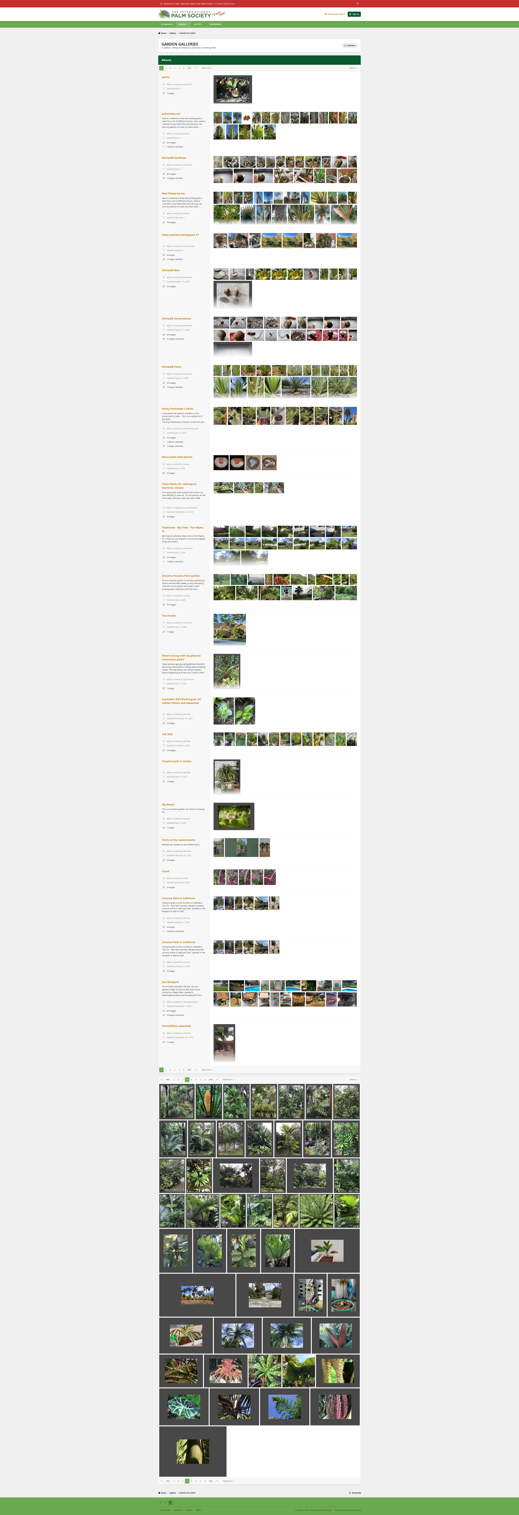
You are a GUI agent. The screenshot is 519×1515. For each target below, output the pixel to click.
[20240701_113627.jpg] (269, 543)
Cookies (189, 1510)
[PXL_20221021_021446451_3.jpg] (229, 903)
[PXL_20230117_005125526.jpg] (219, 903)
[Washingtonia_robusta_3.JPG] (239, 387)
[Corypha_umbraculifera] (326, 162)
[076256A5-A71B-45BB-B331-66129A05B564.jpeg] (298, 999)
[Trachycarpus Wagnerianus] (335, 416)
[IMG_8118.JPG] (353, 579)
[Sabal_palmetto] (238, 323)
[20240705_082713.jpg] (285, 531)
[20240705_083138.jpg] (237, 531)
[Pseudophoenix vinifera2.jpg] (266, 118)
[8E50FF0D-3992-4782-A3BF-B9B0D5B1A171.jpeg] (277, 985)
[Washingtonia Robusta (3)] (278, 198)
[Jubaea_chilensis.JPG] (263, 176)
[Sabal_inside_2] (221, 274)
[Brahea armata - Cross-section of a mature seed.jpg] (237, 462)
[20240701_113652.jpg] (349, 531)
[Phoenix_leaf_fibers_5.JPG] (334, 370)
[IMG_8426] (311, 274)
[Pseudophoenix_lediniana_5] (303, 176)
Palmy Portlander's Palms (178, 408)
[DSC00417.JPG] (286, 593)
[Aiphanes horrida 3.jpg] (270, 132)
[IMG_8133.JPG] (337, 579)
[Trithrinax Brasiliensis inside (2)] (332, 198)
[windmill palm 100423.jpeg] (296, 739)
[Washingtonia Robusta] (258, 198)
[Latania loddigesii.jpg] (227, 118)
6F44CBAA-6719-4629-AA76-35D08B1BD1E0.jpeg (238, 1347)
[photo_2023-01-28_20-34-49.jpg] (270, 877)
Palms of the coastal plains (178, 840)
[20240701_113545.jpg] (227, 560)
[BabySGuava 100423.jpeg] (352, 739)
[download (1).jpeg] (242, 847)
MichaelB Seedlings (174, 157)
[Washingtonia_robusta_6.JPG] (344, 370)
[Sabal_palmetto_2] (221, 323)
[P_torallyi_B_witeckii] (233, 295)
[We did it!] (315, 999)
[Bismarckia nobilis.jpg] (295, 118)
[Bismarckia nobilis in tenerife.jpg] (237, 118)
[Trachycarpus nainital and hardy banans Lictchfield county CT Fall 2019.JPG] (293, 240)
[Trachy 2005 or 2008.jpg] (309, 240)
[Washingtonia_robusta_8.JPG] (236, 370)
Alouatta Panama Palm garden (181, 575)
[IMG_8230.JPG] (239, 579)
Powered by (348, 1510)
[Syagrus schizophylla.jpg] (218, 198)
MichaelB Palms (172, 366)
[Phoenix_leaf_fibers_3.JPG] (316, 370)
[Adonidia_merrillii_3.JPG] (290, 162)
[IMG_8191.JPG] (256, 579)
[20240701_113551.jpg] (349, 543)
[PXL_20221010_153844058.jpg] (238, 903)
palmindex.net (171, 113)
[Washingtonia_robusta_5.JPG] (353, 370)
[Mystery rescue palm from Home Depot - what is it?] (220, 416)
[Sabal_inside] (237, 274)
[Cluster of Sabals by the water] (223, 487)
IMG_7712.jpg (244, 1310)
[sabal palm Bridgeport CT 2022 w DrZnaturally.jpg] (326, 240)
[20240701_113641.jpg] (237, 543)
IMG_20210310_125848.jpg (173, 1310)
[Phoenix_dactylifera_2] (271, 335)
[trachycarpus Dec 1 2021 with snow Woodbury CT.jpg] (255, 240)
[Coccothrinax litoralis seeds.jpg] (246, 118)
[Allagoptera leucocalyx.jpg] (343, 118)
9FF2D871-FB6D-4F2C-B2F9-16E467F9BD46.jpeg (283, 1419)
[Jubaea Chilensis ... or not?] (278, 416)
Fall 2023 (167, 734)
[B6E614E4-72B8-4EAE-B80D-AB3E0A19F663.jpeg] (221, 999)
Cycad (165, 871)
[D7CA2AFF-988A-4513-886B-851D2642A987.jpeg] (324, 985)
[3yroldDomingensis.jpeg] (259, 487)
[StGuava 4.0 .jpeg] (230, 739)
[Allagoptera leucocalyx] (228, 198)
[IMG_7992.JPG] (323, 593)
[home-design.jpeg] (234, 816)
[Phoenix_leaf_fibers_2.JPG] (307, 370)
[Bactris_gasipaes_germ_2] (330, 335)
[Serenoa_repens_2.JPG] (319, 176)
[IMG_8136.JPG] (299, 579)
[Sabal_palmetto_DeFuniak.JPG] (280, 162)
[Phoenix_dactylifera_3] (255, 335)
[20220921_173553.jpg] (230, 630)
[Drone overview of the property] (274, 487)
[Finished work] (275, 999)
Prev (168, 1080)
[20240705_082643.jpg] (333, 531)
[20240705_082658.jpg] (301, 531)
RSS (199, 1510)
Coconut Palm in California (178, 898)
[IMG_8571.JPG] (352, 274)
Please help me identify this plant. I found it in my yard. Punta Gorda (342, 1310)
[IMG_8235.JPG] (222, 579)
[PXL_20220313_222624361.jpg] (248, 903)
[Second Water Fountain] (337, 985)
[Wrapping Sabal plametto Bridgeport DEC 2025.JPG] (238, 240)
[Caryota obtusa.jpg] (256, 118)
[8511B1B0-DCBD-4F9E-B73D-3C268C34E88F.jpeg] (252, 985)
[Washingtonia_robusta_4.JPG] (222, 387)
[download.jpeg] (265, 847)
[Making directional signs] (285, 999)
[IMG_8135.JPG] (311, 579)
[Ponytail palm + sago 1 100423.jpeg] (285, 739)
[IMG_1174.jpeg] (248, 162)
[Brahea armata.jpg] (304, 118)
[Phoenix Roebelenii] (322, 214)
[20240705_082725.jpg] (269, 531)
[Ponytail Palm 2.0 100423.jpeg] (274, 739)
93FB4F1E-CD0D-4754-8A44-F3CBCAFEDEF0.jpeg (233, 1419)
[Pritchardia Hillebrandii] (263, 214)
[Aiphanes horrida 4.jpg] (257, 132)
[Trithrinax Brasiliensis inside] (319, 198)
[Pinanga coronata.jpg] (333, 118)
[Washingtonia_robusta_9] (227, 370)
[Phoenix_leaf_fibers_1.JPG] (294, 370)
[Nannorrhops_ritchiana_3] (298, 335)
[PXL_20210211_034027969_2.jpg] (274, 903)
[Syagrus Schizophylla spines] (352, 198)
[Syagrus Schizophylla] (342, 198)
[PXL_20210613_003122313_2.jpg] (261, 903)
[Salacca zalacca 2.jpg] (323, 118)
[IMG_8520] (279, 274)
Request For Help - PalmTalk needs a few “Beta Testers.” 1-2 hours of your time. (199, 3)
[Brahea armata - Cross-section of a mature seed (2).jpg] (221, 462)
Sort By (353, 1080)
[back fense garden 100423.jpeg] (241, 739)
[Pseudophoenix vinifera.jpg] (275, 118)
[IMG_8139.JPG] (269, 579)
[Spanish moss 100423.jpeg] (318, 739)
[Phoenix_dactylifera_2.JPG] (342, 387)
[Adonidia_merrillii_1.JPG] (313, 162)
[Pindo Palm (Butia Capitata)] (292, 416)
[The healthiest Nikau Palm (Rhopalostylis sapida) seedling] (321, 416)
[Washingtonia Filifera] (305, 198)
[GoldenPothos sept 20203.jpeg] (307, 739)
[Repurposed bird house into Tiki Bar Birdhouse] (250, 999)
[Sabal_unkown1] (250, 274)
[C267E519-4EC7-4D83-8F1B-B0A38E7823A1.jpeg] (265, 985)
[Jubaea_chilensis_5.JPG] (339, 162)
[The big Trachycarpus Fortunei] (350, 416)
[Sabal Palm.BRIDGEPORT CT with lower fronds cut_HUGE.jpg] (220, 240)
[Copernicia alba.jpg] (218, 118)
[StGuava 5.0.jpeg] (219, 739)
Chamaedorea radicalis (171, 1347)
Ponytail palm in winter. (177, 761)
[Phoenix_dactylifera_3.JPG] (319, 387)
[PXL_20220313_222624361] (248, 947)
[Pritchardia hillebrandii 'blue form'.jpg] (352, 118)
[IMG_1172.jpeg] (270, 162)
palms (166, 77)
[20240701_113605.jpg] (333, 543)
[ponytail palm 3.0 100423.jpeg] (263, 739)
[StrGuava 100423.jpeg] (341, 739)
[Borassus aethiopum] (238, 198)
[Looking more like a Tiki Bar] (347, 999)
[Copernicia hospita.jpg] (285, 118)
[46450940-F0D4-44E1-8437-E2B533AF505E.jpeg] (236, 985)
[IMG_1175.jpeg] (231, 162)
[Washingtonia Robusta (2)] (292, 198)
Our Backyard (170, 982)
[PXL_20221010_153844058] (238, 947)
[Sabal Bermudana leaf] (248, 214)
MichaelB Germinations (176, 318)
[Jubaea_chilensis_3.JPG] (223, 176)
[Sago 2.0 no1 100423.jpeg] (252, 739)
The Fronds (169, 615)
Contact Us (178, 1510)
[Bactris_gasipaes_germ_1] (343, 335)
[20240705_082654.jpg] (317, 531)
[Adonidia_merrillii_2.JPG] (299, 162)
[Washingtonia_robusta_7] (218, 370)
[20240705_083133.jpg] (253, 531)
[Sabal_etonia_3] (347, 176)
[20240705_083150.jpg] (221, 531)
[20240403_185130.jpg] (227, 671)
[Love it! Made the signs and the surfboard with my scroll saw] (331, 999)
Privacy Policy (165, 1510)
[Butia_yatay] (255, 323)
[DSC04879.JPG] (233, 89)
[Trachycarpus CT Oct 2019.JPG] (272, 240)
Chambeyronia (304, 1266)
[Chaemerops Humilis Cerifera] (249, 416)
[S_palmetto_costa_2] (324, 274)
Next (189, 68)
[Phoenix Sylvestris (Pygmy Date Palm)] (307, 416)
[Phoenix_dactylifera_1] (284, 335)
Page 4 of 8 (227, 1080)
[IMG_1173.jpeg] (261, 162)
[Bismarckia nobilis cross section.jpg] (269, 462)
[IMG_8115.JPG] (224, 593)
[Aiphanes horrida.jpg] (245, 132)
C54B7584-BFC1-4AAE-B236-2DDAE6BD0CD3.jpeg (183, 1470)
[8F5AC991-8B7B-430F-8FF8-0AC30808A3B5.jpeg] (221, 985)
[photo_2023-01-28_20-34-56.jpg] (245, 877)
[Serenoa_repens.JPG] (331, 176)
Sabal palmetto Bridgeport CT (180, 234)
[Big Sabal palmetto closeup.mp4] (244, 487)
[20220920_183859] (224, 1043)
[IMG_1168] (218, 162)
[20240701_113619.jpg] (285, 543)
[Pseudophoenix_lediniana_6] (283, 176)
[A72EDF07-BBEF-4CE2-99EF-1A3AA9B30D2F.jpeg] (308, 985)
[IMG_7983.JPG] (346, 593)
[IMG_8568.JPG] (343, 274)
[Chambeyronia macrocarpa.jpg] (219, 132)
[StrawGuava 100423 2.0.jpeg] (330, 739)
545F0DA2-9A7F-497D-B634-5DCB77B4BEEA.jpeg (336, 1347)
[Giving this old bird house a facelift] (264, 999)
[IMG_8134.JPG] (324, 579)
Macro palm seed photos (177, 457)
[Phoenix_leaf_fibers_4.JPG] (325, 370)
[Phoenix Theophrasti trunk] (279, 214)
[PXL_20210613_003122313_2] (261, 947)
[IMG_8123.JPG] (345, 579)
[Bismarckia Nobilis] (263, 416)
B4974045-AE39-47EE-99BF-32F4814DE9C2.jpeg (182, 1419)
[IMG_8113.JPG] (247, 593)
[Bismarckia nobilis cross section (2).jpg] (253, 462)
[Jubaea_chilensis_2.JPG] (243, 176)
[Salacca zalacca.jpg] (314, 118)
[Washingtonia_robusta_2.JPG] (256, 387)
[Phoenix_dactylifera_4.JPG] (296, 387)
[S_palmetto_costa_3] (333, 274)
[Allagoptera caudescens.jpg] (232, 132)
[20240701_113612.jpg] (301, 543)
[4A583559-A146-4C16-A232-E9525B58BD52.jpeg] (235, 999)
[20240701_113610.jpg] (317, 543)
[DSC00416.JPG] (302, 593)
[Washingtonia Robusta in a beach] (268, 198)
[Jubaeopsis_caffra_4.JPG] (221, 335)
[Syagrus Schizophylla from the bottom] (227, 214)
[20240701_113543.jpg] (254, 560)
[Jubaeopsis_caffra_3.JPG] (237, 335)
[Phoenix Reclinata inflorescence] (344, 214)
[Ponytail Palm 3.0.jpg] (227, 777)
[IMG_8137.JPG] (281, 579)
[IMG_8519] (295, 274)
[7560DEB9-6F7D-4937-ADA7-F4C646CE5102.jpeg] (349, 985)
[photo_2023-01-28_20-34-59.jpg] (232, 877)
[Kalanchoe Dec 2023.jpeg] (224, 711)
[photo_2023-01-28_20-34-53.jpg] (257, 877)
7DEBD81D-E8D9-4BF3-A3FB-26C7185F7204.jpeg (334, 1419)
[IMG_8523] (262, 274)
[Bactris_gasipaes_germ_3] (314, 335)
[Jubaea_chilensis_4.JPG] (352, 162)
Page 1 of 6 (206, 68)
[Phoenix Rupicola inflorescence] (301, 214)
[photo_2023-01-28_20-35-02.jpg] (219, 877)
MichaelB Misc (171, 270)
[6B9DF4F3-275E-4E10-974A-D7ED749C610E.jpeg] (293, 985)
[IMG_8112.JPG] (269, 593)
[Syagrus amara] (248, 198)
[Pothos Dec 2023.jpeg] (245, 711)
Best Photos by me (173, 193)
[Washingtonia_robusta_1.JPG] (273, 387)
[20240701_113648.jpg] (221, 543)
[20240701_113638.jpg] (253, 543)
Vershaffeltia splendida (176, 1026)
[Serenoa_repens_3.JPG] (264, 370)
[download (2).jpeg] (219, 847)
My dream (168, 804)
